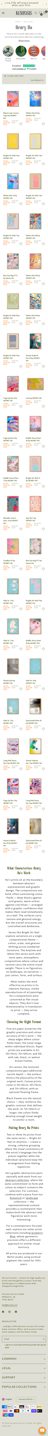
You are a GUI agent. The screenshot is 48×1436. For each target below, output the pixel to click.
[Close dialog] (43, 683)
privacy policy (36, 753)
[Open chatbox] (42, 1430)
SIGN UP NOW (24, 748)
